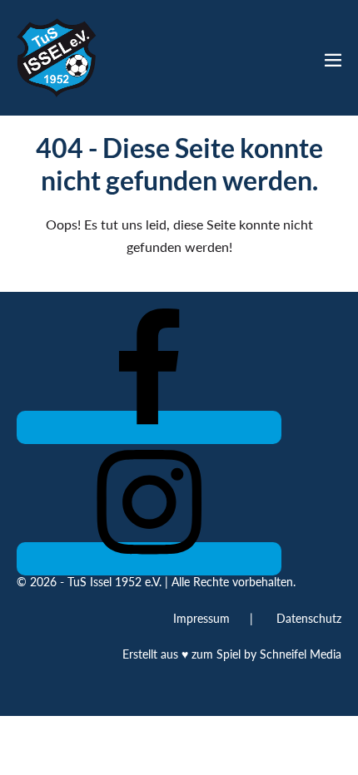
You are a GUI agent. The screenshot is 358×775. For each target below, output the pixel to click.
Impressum (201, 618)
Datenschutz (308, 618)
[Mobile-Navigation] (333, 60)
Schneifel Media (300, 654)
